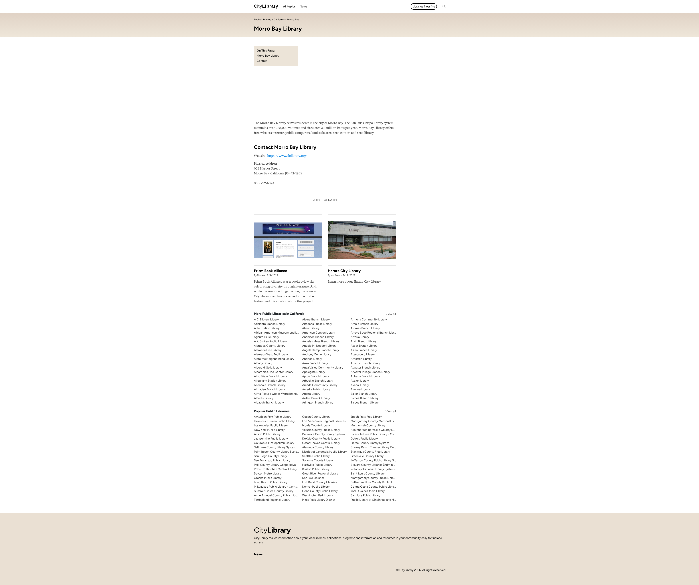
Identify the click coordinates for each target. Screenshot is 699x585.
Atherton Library (361, 359)
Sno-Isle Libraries (313, 478)
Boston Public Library (315, 469)
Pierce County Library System (370, 443)
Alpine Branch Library (316, 319)
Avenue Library (360, 389)
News (303, 6)
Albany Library (263, 363)
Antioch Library (312, 359)
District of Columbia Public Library (324, 451)
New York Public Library (269, 430)
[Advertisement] (349, 93)
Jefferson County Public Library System (376, 460)
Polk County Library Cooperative (275, 464)
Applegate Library (313, 372)
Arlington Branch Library (317, 402)
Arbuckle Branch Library (317, 380)
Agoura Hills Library (266, 337)
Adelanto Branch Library (269, 324)
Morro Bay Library (268, 55)
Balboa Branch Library (364, 398)
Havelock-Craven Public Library (274, 421)
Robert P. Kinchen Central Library (275, 469)
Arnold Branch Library (364, 324)
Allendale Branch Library (269, 385)
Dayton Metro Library (267, 473)
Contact (262, 60)
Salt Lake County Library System (275, 447)
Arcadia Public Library (316, 389)
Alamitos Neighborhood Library (274, 359)
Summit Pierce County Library (273, 491)
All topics (289, 6)
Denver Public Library (315, 486)
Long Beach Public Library (270, 482)
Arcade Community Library (319, 385)
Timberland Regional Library (272, 499)
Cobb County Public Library (320, 491)
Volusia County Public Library (321, 430)
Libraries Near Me (423, 6)
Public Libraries (262, 19)
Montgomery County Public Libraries (374, 478)
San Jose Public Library (365, 495)
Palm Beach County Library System (277, 451)
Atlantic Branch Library (365, 363)
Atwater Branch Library (365, 367)
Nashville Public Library (317, 464)
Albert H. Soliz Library (268, 367)
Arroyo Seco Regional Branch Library (374, 332)
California (279, 19)
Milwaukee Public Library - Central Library (281, 486)
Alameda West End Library (271, 354)
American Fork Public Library (272, 416)
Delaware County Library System (323, 434)
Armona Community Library (369, 319)
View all (387, 314)
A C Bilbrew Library (266, 319)
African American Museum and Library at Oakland (286, 332)
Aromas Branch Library (365, 328)
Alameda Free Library (267, 350)
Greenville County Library (367, 456)
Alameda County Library (269, 345)
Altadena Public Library (317, 324)
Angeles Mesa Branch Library (320, 341)
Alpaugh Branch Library (269, 402)
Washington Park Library (317, 495)
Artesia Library (360, 337)
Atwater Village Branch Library (370, 372)
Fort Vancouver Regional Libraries (323, 421)
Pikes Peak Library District (318, 499)
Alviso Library (310, 328)
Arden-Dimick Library (316, 398)
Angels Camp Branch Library (320, 350)
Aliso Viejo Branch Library (270, 376)
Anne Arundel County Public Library (277, 495)
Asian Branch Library (364, 350)
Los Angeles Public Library (271, 425)
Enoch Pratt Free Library (366, 416)
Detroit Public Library (364, 438)
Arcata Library (311, 393)
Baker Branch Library (364, 393)
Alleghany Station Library (270, 380)
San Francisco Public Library (272, 460)
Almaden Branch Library (269, 389)
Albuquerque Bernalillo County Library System (380, 430)
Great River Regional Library (320, 473)
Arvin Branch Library (363, 341)
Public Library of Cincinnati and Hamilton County (382, 499)
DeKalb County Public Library (321, 438)
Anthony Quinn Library (316, 354)
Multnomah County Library (368, 425)
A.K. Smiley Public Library (270, 341)
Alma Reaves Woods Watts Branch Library (281, 393)
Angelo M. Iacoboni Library (319, 345)
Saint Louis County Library (367, 473)
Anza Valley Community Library (322, 367)
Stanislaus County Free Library (370, 451)
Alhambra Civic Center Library (273, 372)
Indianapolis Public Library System (373, 469)
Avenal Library (360, 385)
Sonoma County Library (317, 460)
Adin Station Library (266, 328)
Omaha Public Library (267, 478)
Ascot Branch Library (364, 345)
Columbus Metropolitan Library (274, 443)
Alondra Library (263, 398)
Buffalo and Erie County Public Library (375, 482)
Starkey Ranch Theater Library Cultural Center (380, 447)
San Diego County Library (270, 456)
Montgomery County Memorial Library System (381, 421)
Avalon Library (360, 380)
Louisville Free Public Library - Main (373, 434)
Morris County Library (316, 425)
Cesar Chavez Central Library (321, 443)
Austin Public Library (267, 434)
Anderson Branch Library (318, 337)
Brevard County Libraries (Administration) (377, 464)
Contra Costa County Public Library (373, 486)
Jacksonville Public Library (271, 438)
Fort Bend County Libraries (319, 482)
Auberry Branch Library (365, 376)
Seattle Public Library (316, 456)
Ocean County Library (316, 416)
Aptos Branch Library (315, 376)
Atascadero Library (363, 354)
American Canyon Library (318, 332)
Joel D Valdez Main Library (368, 491)
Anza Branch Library (315, 363)
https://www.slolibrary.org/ (287, 155)
